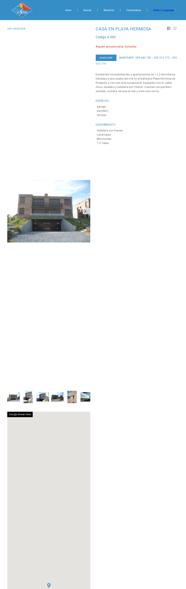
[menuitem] (69, 10)
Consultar (106, 57)
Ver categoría (16, 28)
